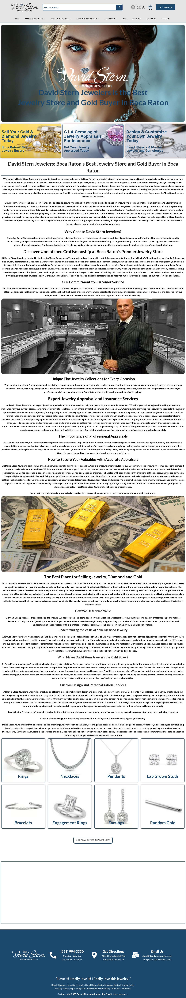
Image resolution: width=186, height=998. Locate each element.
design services (130, 702)
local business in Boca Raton (92, 268)
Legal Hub (75, 988)
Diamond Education (66, 985)
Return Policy (97, 985)
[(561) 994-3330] (53, 955)
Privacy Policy (62, 988)
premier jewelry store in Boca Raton (58, 408)
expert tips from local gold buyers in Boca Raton (92, 624)
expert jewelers (29, 275)
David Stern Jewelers (116, 994)
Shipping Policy (112, 985)
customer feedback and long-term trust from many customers (128, 206)
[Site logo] (25, 7)
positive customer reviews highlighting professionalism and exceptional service (50, 213)
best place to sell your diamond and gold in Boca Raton (88, 583)
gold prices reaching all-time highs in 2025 (84, 587)
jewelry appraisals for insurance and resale (44, 217)
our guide (134, 718)
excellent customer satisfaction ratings (41, 643)
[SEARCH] (119, 7)
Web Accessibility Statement (95, 988)
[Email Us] (135, 955)
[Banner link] (23, 760)
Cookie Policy (128, 985)
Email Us (157, 951)
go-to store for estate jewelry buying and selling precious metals (131, 674)
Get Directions (113, 951)
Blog (53, 985)
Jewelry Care (84, 985)
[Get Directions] (94, 955)
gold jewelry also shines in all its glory (122, 392)
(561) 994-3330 (165, 7)
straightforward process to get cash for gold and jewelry (91, 601)
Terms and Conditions (120, 988)
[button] (150, 6)
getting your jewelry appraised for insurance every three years (112, 422)
